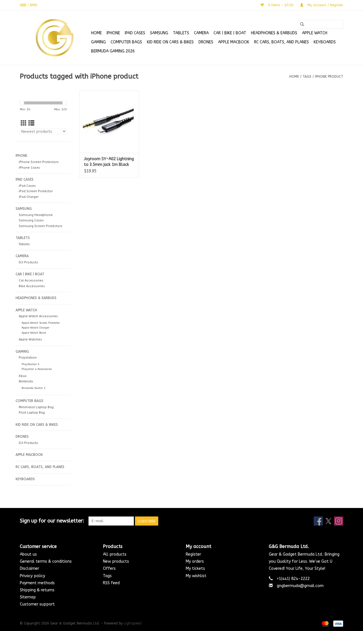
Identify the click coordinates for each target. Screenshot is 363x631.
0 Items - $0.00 (280, 5)
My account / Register (324, 5)
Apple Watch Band (34, 332)
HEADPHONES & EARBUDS (274, 33)
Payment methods (37, 583)
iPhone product (329, 77)
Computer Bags (126, 42)
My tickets (195, 568)
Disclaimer (29, 568)
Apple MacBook (233, 42)
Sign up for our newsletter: (52, 521)
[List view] (31, 123)
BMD (33, 5)
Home (96, 33)
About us (28, 554)
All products (114, 554)
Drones (206, 42)
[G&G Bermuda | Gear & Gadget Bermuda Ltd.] (54, 37)
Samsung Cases (31, 220)
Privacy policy (32, 575)
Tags (307, 77)
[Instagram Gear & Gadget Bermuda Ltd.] (338, 521)
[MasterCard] (324, 624)
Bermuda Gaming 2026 (113, 51)
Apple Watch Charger (35, 327)
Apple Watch (314, 33)
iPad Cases (135, 33)
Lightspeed (133, 623)
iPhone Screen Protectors (39, 162)
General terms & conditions (46, 561)
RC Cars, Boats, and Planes (281, 42)
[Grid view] (24, 123)
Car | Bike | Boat (230, 33)
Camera (201, 33)
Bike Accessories (32, 286)
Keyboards (325, 42)
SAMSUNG (159, 33)
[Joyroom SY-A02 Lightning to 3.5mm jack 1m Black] (109, 121)
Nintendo (26, 381)
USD (24, 5)
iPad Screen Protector (36, 191)
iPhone (113, 33)
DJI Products (28, 262)
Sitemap (28, 597)
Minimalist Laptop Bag (36, 407)
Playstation (28, 357)
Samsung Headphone (36, 215)
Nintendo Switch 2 (33, 388)
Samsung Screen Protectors (40, 226)
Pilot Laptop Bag (32, 412)
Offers (109, 568)
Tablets (24, 244)
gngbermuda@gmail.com (300, 585)
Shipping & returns (37, 590)
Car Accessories (31, 280)
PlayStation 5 (30, 364)
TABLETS (181, 33)
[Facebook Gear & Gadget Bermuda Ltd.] (318, 521)
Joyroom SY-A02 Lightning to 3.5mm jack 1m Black (109, 161)
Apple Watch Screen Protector (41, 323)
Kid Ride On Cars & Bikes (170, 42)
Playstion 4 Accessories (37, 369)
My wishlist (196, 575)
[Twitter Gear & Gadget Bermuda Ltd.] (328, 521)
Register (193, 554)
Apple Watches (30, 339)
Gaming (98, 42)
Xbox (22, 376)
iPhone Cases (29, 168)
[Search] (302, 24)
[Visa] (337, 624)
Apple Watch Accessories (38, 316)
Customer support (37, 604)
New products (116, 561)
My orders (195, 561)
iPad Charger (29, 197)
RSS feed (111, 583)
